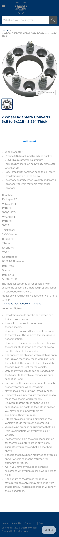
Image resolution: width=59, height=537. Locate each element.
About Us (16, 523)
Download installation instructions (21, 303)
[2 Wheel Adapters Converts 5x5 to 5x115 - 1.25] (7, 104)
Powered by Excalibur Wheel (16, 531)
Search (42, 523)
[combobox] (25, 20)
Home (5, 30)
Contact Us (30, 523)
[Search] (53, 20)
